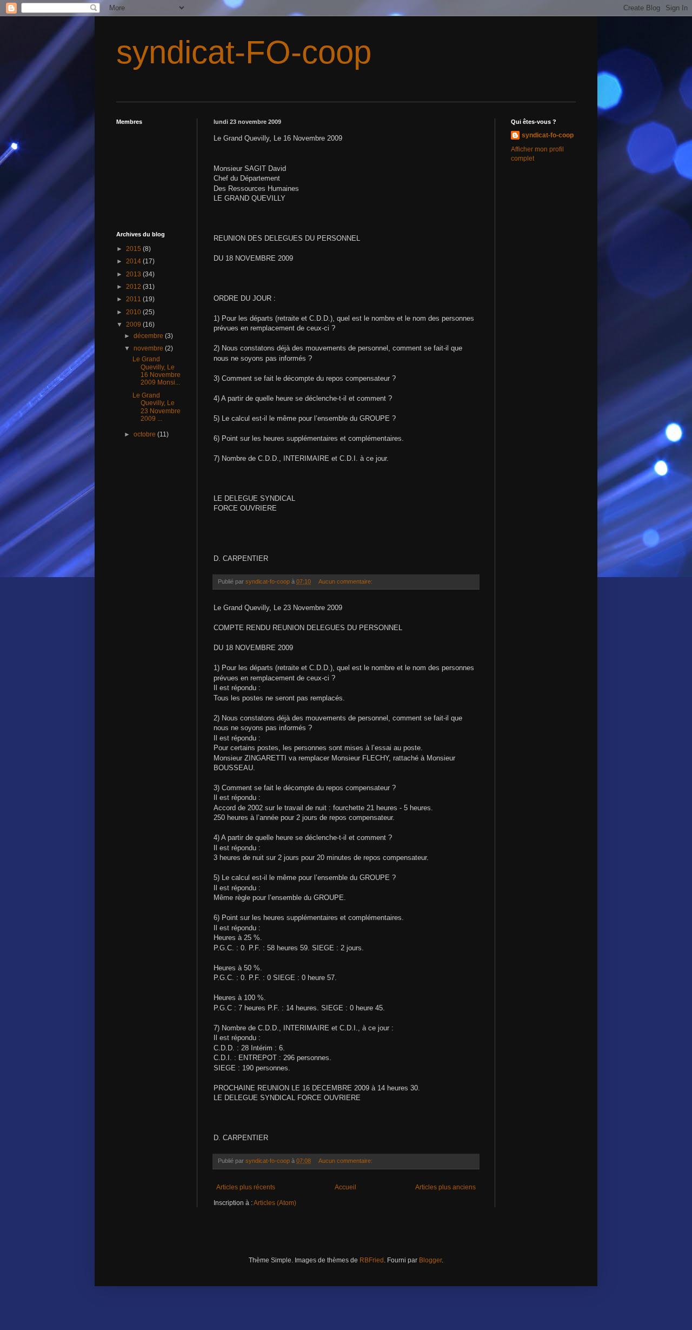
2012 (134, 286)
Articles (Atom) (275, 1203)
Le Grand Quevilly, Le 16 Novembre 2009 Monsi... (156, 370)
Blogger (430, 1260)
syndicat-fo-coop (548, 135)
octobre (145, 434)
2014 (134, 261)
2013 (134, 274)
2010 (134, 312)
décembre (149, 336)
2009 (134, 324)
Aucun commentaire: (346, 581)
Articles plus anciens (445, 1187)
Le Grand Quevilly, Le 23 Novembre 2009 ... (156, 407)
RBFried (372, 1260)
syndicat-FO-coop (243, 52)
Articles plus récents (245, 1187)
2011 (134, 299)
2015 (134, 249)
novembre (149, 348)
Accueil (345, 1187)
